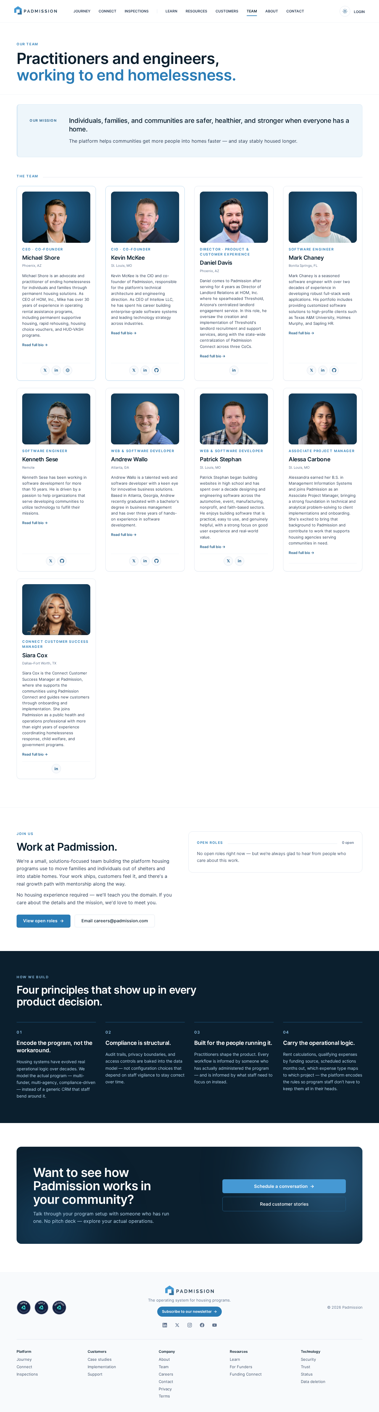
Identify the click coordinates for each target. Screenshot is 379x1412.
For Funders (241, 1366)
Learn (235, 1359)
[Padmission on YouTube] (214, 1325)
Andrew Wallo (129, 459)
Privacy (165, 1389)
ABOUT (271, 11)
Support (95, 1374)
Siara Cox (34, 655)
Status (307, 1374)
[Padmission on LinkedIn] (164, 1325)
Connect (24, 1366)
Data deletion (313, 1381)
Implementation (102, 1366)
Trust (305, 1366)
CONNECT (107, 11)
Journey (24, 1359)
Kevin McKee (127, 257)
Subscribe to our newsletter (189, 1311)
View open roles (43, 920)
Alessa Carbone (309, 459)
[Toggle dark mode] (345, 11)
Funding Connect (246, 1374)
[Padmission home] (35, 11)
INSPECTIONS (137, 11)
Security (308, 1359)
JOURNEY (81, 11)
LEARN (171, 11)
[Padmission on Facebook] (202, 1325)
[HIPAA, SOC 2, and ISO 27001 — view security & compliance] (41, 1307)
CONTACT (295, 11)
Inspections (27, 1374)
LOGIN (359, 11)
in (56, 370)
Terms (164, 1396)
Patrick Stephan (221, 459)
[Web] (67, 370)
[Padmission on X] (177, 1325)
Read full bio (35, 345)
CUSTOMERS (227, 11)
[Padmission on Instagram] (189, 1325)
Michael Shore (41, 257)
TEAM (252, 11)
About (164, 1359)
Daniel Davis (216, 262)
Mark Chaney (306, 257)
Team (163, 1366)
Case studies (100, 1359)
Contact (166, 1381)
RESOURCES (196, 11)
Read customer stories (284, 1204)
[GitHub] (156, 370)
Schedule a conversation (284, 1186)
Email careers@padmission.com (114, 920)
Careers (166, 1374)
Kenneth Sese (40, 459)
